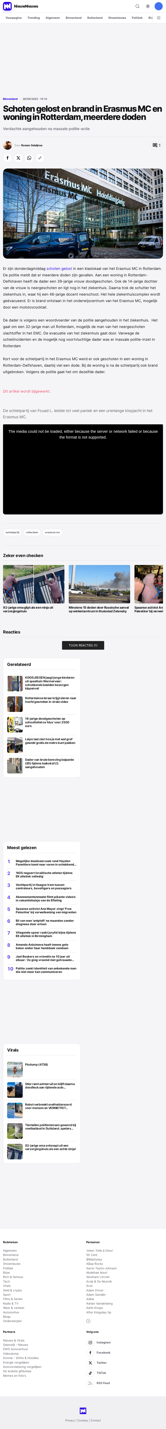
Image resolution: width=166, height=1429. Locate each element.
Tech (6, 1281)
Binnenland (73, 17)
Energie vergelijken (16, 1362)
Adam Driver (95, 1290)
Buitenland (94, 17)
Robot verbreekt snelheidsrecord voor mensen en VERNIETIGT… (48, 1106)
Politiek (137, 17)
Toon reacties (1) (83, 645)
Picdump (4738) (36, 1064)
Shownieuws (117, 17)
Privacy (70, 1420)
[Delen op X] (18, 157)
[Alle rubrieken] (158, 18)
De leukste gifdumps (17, 1371)
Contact (96, 1420)
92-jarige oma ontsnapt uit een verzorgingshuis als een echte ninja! (50, 1147)
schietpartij (12, 532)
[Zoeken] (137, 6)
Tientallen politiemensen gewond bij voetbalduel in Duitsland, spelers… (50, 1126)
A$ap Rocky (94, 1263)
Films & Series (12, 1299)
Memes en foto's (14, 1375)
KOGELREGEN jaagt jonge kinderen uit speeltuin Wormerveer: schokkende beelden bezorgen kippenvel (49, 683)
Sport (7, 1294)
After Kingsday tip (98, 1312)
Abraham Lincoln (98, 1277)
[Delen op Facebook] (7, 157)
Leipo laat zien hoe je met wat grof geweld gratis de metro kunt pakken (50, 741)
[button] (8, 592)
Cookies (82, 1420)
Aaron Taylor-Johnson (101, 1268)
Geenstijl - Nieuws (15, 1344)
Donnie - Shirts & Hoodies (21, 1358)
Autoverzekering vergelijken (22, 1367)
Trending (33, 17)
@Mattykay (94, 1259)
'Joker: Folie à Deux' (99, 1250)
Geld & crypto (12, 1290)
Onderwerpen (12, 1321)
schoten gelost (59, 268)
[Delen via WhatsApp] (29, 157)
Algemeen (53, 17)
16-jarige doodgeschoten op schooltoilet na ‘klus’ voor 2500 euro (47, 722)
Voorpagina (14, 17)
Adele (90, 1299)
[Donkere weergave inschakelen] (148, 6)
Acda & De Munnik (99, 1281)
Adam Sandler (96, 1294)
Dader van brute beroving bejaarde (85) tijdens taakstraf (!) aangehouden (49, 763)
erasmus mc (52, 532)
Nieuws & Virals (13, 1340)
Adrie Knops (94, 1308)
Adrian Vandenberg (99, 1303)
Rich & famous (13, 1277)
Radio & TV (10, 1303)
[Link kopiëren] (40, 157)
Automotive (11, 1312)
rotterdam (32, 532)
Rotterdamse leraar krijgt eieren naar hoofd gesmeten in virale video (50, 699)
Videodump (11, 1353)
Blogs (7, 1316)
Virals (7, 1285)
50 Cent (91, 1255)
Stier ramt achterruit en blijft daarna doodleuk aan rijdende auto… (50, 1085)
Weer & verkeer (13, 1308)
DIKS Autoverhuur (15, 1349)
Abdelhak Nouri (96, 1272)
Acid (89, 1285)
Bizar (152, 17)
